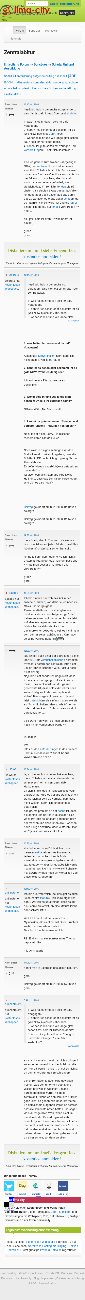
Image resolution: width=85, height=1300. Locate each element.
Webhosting (9, 1273)
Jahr (52, 133)
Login (54, 4)
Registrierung (69, 4)
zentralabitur (12, 94)
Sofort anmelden (61, 1212)
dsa (57, 76)
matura (27, 82)
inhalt (63, 76)
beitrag (49, 76)
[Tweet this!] (10, 1195)
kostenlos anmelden (41, 256)
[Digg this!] (24, 1195)
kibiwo (13, 769)
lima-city (9, 64)
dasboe (13, 593)
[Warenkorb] (10, 17)
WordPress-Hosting (14, 13)
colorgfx (14, 275)
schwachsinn (12, 88)
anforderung (24, 76)
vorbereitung (67, 88)
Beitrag (28, 507)
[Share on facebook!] (64, 1195)
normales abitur (43, 82)
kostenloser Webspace (16, 6)
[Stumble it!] (37, 1195)
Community (67, 13)
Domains (34, 13)
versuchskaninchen (46, 88)
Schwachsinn (46, 356)
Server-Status (47, 1283)
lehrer (8, 81)
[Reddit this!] (51, 1195)
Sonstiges (40, 64)
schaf (65, 82)
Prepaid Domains (50, 1250)
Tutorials (16, 38)
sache (57, 82)
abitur (8, 75)
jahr (72, 75)
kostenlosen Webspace (12, 286)
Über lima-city (22, 1278)
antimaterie (12, 892)
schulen (74, 82)
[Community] (10, 28)
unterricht (27, 88)
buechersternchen (16, 1004)
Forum (20, 30)
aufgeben (39, 76)
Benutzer (34, 30)
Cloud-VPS (50, 13)
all (14, 76)
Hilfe (4, 19)
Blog (36, 1278)
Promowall (51, 30)
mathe (18, 82)
